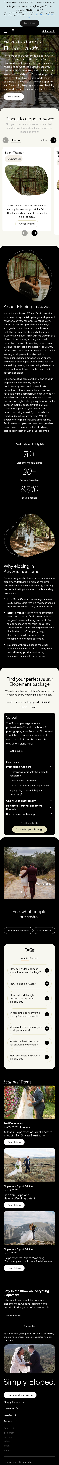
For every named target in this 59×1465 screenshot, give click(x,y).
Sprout (46, 701)
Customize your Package (29, 829)
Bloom (23, 706)
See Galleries (44, 930)
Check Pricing (27, 223)
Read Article (14, 1142)
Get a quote (14, 96)
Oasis (33, 706)
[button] (53, 140)
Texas (7, 63)
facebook (9, 1428)
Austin (16, 140)
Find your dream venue (20, 1395)
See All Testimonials (18, 930)
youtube (8, 1449)
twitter (7, 1441)
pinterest (8, 1436)
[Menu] (8, 31)
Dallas (43, 140)
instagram (9, 1432)
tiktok (6, 1445)
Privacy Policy (47, 1333)
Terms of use (10, 1462)
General (34, 958)
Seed (9, 701)
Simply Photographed (27, 701)
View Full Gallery (45, 884)
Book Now (29, 23)
